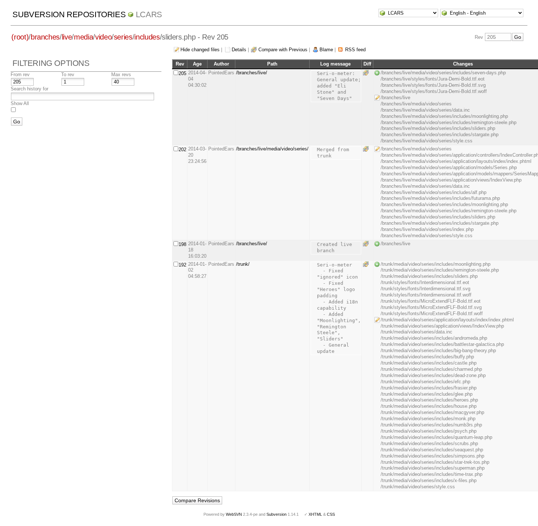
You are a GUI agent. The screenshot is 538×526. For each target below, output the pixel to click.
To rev (67, 74)
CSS (331, 514)
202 (182, 149)
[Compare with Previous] (367, 72)
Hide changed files (200, 49)
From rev (20, 74)
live (67, 37)
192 (182, 265)
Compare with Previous (282, 49)
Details (239, 49)
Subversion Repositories (69, 14)
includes (147, 37)
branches (45, 37)
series (123, 37)
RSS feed (355, 49)
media (83, 37)
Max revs (121, 74)
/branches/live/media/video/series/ (272, 149)
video (103, 37)
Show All (20, 103)
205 (182, 73)
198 (182, 244)
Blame (326, 49)
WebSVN (234, 514)
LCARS (149, 14)
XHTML (315, 514)
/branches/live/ (251, 72)
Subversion (276, 514)
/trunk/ (243, 264)
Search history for (29, 89)
